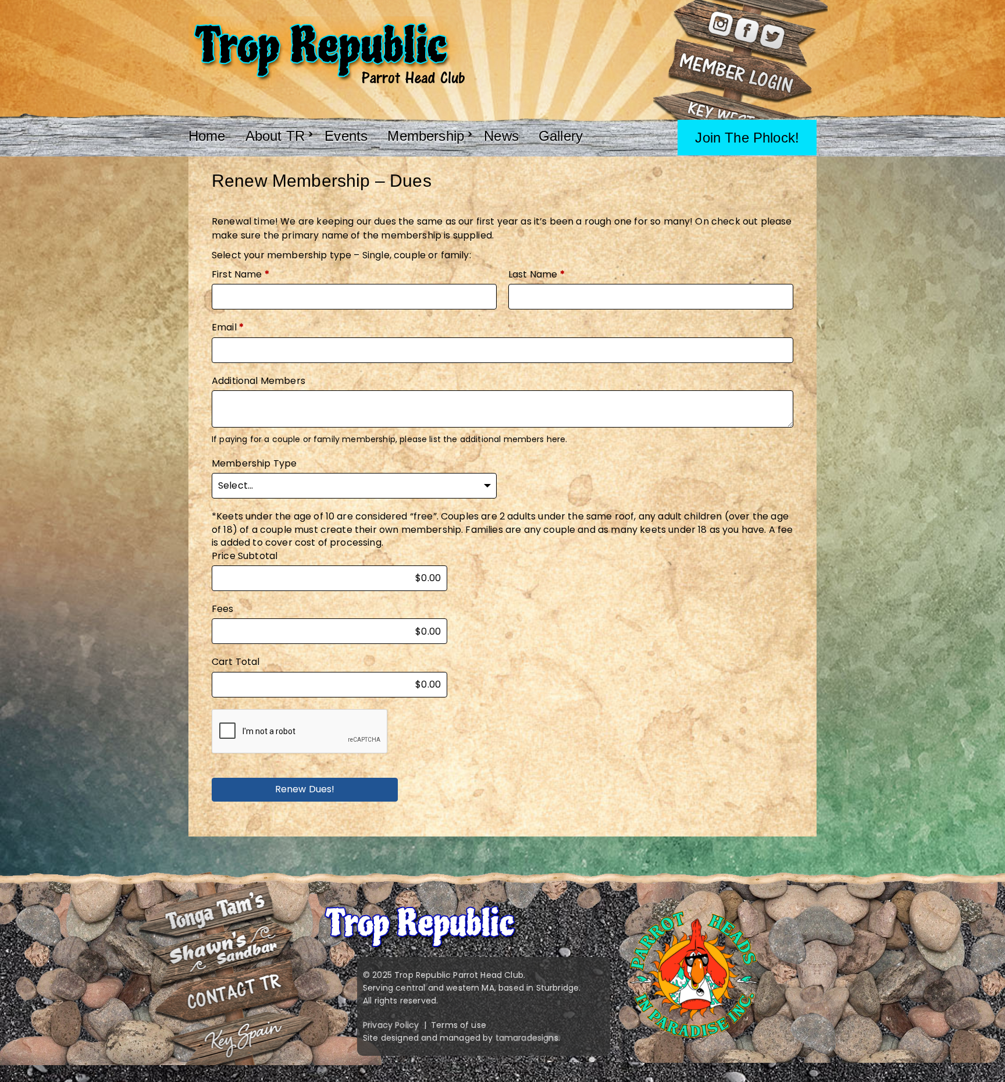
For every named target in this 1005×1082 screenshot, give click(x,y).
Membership (425, 136)
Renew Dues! (305, 789)
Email (228, 327)
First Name (240, 274)
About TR (275, 136)
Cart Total (236, 662)
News (501, 136)
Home (207, 136)
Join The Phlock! (747, 137)
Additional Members (258, 381)
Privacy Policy (391, 1025)
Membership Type (254, 463)
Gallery (561, 136)
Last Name (536, 274)
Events (346, 136)
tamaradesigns (527, 1038)
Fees (223, 609)
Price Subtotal (244, 556)
